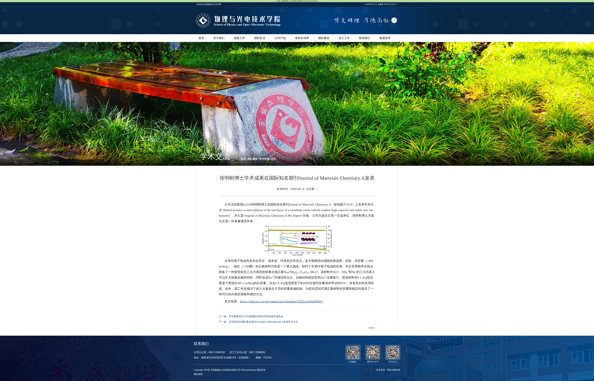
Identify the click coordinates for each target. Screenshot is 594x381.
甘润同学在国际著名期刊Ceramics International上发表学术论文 (263, 321)
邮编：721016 (263, 357)
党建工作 (239, 38)
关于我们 (218, 38)
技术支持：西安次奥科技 (388, 370)
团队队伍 (259, 38)
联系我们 (364, 38)
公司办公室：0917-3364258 (209, 352)
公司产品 (280, 38)
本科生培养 (302, 38)
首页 (201, 38)
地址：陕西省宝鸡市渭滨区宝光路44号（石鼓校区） (222, 357)
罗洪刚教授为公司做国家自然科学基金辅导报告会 (256, 316)
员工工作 (344, 38)
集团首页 (385, 38)
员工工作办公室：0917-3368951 (247, 352)
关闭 (371, 328)
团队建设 (323, 38)
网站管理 (198, 374)
